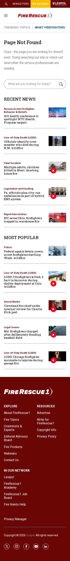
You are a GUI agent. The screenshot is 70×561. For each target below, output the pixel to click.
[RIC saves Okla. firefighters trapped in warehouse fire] (57, 218)
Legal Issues (11, 327)
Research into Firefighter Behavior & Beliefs (19, 110)
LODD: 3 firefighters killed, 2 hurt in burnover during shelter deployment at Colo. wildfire (23, 281)
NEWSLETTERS (21, 4)
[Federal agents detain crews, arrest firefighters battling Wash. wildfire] (57, 251)
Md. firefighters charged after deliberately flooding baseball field (22, 334)
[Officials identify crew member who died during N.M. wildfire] (57, 141)
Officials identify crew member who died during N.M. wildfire (21, 145)
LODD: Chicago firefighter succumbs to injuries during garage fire (23, 360)
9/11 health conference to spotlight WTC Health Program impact (21, 119)
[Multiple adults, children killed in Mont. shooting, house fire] (57, 167)
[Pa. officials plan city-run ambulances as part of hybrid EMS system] (57, 192)
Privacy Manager (15, 519)
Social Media (12, 301)
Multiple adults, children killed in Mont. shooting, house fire (21, 170)
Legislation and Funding (18, 188)
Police (8, 247)
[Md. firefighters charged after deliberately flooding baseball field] (57, 331)
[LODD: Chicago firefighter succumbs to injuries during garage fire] (57, 356)
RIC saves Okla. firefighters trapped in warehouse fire (23, 219)
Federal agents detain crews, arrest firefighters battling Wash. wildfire (23, 255)
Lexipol (30, 535)
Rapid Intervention (15, 214)
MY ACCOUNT (40, 4)
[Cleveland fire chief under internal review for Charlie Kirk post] (57, 305)
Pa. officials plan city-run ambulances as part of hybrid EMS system (24, 196)
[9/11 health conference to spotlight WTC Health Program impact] (57, 112)
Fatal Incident (12, 163)
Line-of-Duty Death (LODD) (20, 137)
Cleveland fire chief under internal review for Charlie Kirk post (23, 309)
